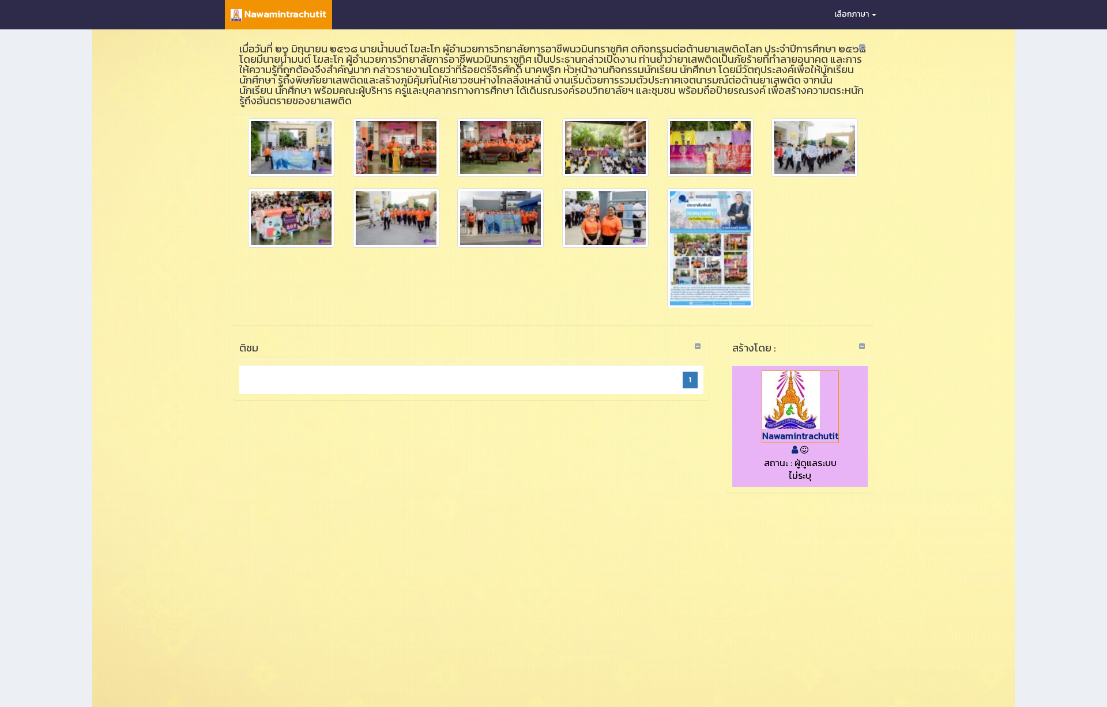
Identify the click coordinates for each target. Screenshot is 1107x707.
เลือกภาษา (852, 14)
